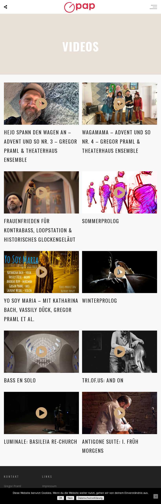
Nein (70, 498)
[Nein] (155, 496)
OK (60, 498)
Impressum (49, 486)
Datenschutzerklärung (90, 498)
